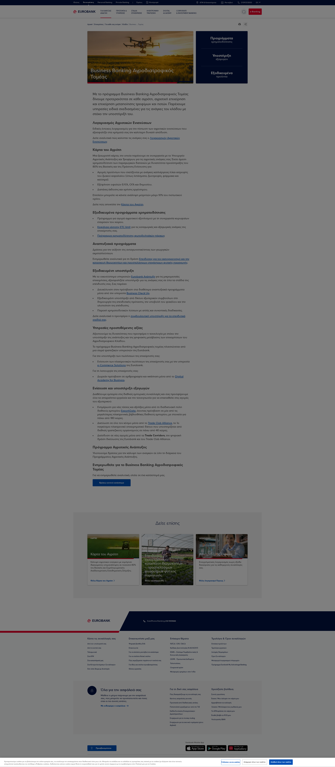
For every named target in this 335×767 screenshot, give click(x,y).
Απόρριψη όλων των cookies (255, 762)
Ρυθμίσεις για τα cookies (230, 762)
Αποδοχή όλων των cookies (281, 762)
